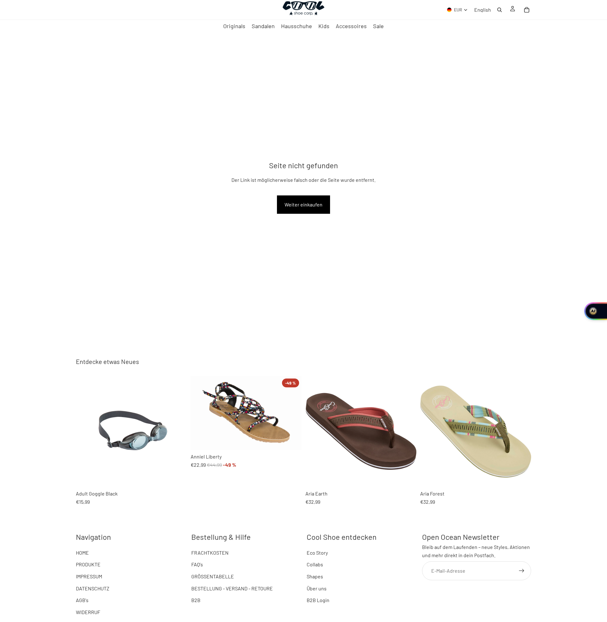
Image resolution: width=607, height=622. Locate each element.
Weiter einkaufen (303, 204)
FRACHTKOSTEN (210, 553)
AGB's (82, 600)
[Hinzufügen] (85, 477)
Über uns (317, 588)
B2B (195, 600)
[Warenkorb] (527, 10)
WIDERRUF (88, 612)
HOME (82, 553)
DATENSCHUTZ (92, 588)
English (482, 9)
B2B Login (318, 600)
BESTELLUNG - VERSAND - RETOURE (232, 588)
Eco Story (317, 553)
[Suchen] (499, 10)
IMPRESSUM (89, 576)
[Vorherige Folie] (85, 431)
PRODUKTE (88, 565)
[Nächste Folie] (177, 431)
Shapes (315, 576)
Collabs (315, 565)
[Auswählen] (200, 440)
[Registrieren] (521, 570)
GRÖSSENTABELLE (212, 576)
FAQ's (197, 565)
